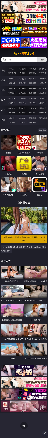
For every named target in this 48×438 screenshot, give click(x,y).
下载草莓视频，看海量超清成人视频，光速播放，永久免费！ (24, 238)
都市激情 (11, 108)
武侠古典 (42, 108)
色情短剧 (32, 122)
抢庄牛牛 (42, 73)
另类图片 (42, 102)
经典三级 (22, 93)
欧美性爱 (42, 88)
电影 (3, 90)
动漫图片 (42, 98)
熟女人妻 (11, 83)
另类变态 (42, 93)
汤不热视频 (43, 118)
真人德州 (22, 69)
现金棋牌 (32, 73)
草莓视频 (32, 118)
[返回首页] (44, 433)
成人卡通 (32, 88)
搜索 (42, 59)
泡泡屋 (22, 122)
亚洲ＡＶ (11, 78)
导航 (3, 120)
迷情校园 (11, 112)
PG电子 (12, 69)
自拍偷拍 (22, 78)
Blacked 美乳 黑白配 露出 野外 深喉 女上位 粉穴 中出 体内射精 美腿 (23, 249)
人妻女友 (32, 108)
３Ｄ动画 (42, 78)
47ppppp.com (24, 53)
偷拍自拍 (22, 88)
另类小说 (22, 112)
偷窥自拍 (11, 98)
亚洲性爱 (11, 88)
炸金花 (22, 73)
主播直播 (32, 83)
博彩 (3, 70)
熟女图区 (32, 102)
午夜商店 (22, 118)
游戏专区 (42, 69)
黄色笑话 (32, 112)
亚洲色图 (22, 98)
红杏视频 (11, 122)
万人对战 (32, 69)
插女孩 (12, 118)
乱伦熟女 (32, 93)
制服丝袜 (11, 93)
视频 (3, 80)
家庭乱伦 (22, 108)
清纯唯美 (22, 102)
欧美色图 (32, 98)
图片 (3, 100)
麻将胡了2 (12, 73)
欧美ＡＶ (32, 78)
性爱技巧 (42, 112)
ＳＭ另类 (42, 83)
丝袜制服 (22, 83)
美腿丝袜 (11, 102)
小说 (3, 110)
